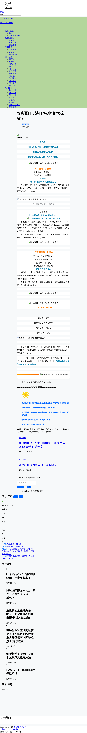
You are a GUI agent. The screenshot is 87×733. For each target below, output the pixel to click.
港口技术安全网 (19, 727)
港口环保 (25, 124)
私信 (20, 496)
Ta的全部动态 (7, 558)
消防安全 (8, 8)
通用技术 (8, 88)
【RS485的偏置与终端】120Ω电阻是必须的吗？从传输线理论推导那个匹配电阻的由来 (18, 551)
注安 (6, 5)
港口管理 (8, 57)
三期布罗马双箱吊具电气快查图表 (18, 556)
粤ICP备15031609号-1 (10, 729)
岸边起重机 (9, 31)
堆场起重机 (9, 38)
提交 (29, 487)
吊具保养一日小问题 (12, 544)
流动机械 (8, 47)
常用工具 (8, 3)
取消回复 (21, 487)
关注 (15, 496)
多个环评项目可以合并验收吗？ (38, 464)
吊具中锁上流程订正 (12, 546)
